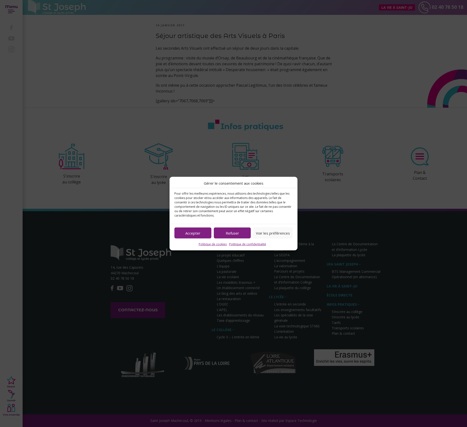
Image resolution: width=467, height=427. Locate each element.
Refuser (232, 232)
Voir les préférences (273, 232)
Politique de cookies (213, 244)
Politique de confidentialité (247, 244)
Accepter (192, 232)
